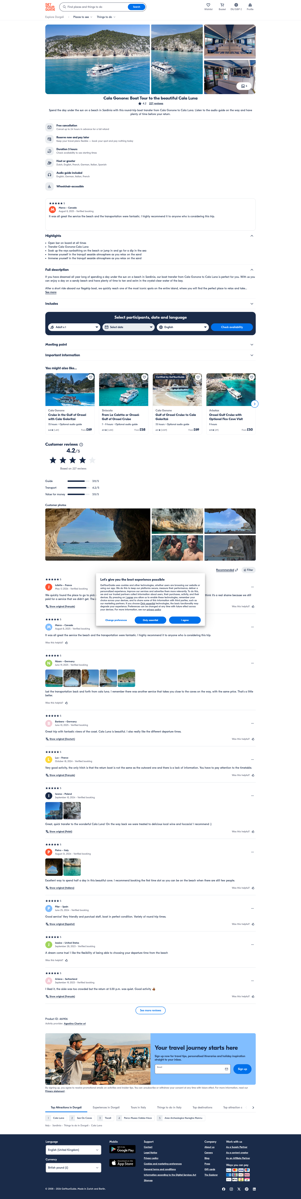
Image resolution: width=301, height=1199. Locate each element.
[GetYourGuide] (50, 7)
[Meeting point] (252, 344)
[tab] (66, 1107)
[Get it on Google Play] (122, 1149)
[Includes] (252, 304)
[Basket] (222, 5)
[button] (150, 103)
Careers (208, 1152)
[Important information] (252, 355)
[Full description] (252, 270)
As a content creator (237, 1152)
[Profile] (250, 5)
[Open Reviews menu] (252, 587)
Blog (206, 1158)
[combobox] (94, 7)
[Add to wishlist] (91, 377)
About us (209, 1147)
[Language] (236, 5)
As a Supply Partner (236, 1147)
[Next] (254, 404)
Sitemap (148, 1180)
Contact (148, 1147)
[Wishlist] (208, 5)
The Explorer (211, 1174)
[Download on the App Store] (122, 1163)
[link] (70, 404)
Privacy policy (151, 1158)
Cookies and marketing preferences (163, 1163)
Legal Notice (150, 1152)
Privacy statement (55, 1091)
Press (207, 1163)
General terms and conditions (160, 1169)
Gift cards (209, 1169)
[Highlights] (252, 236)
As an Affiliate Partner (238, 1158)
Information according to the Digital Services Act (170, 1174)
